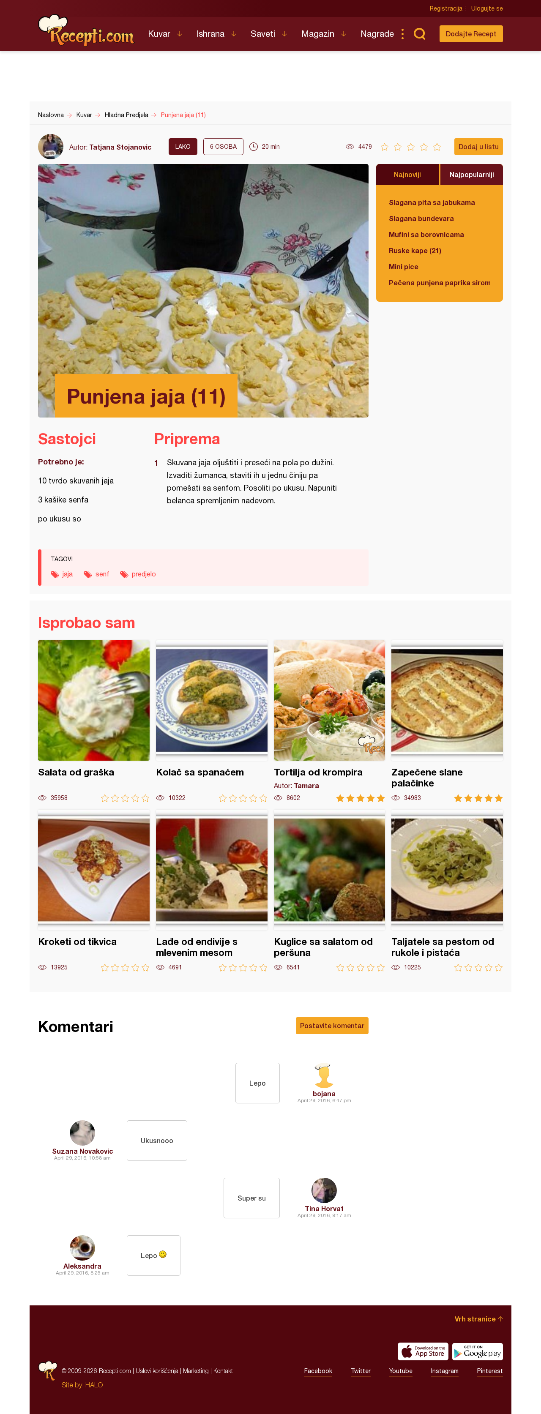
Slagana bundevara (421, 218)
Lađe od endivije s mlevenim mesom (212, 891)
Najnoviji (407, 174)
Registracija (446, 8)
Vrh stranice (475, 1319)
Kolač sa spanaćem (212, 721)
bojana (324, 1093)
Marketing (196, 1370)
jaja (68, 574)
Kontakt (223, 1370)
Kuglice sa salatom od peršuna (329, 891)
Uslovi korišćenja (157, 1370)
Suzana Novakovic (82, 1151)
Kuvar (159, 33)
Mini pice (403, 266)
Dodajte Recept (471, 34)
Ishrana (210, 33)
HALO (94, 1385)
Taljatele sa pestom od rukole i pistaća (447, 891)
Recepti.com (86, 30)
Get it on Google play (477, 1351)
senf (102, 574)
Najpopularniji (472, 174)
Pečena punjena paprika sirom (439, 282)
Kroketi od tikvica (94, 891)
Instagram (445, 1371)
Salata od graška (94, 721)
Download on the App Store (423, 1351)
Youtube (401, 1371)
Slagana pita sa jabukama (432, 202)
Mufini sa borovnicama (426, 234)
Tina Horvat (324, 1208)
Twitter (361, 1371)
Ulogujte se (487, 8)
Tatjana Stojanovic (120, 147)
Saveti (263, 33)
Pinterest (490, 1371)
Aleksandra (82, 1266)
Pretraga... (419, 34)
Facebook (318, 1371)
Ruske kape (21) (415, 250)
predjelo (144, 574)
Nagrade (377, 33)
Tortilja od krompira (329, 721)
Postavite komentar (332, 1025)
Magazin (317, 33)
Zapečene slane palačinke (447, 721)
